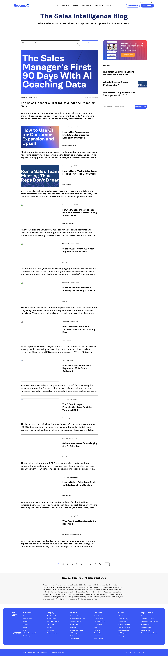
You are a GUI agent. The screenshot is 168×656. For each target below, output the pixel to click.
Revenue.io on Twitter (135, 652)
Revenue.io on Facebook (130, 652)
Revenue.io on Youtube (143, 652)
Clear (90, 43)
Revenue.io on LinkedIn (126, 652)
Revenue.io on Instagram (139, 652)
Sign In (152, 2)
